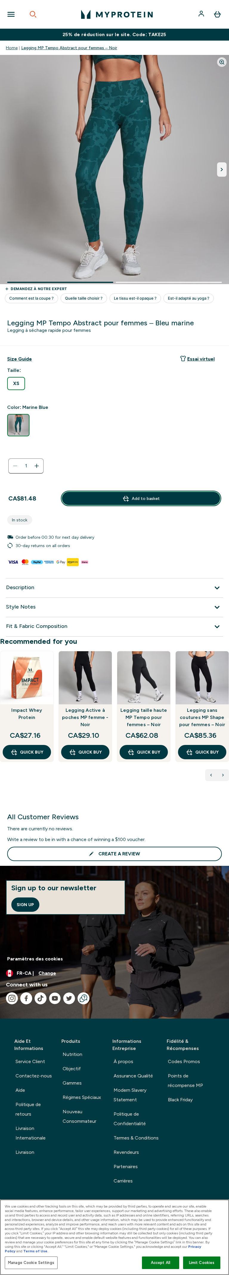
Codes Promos (184, 1061)
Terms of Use (35, 1251)
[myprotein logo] (117, 14)
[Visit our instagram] (12, 998)
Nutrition (72, 1054)
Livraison (25, 1152)
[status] (26, 466)
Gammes (72, 1082)
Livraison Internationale (31, 1133)
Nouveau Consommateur (79, 1116)
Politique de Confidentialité (130, 1118)
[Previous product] (211, 775)
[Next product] (223, 775)
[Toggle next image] (222, 169)
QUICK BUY (31, 752)
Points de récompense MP (185, 1080)
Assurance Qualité (133, 1075)
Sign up (25, 904)
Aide (20, 1090)
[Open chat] (83, 998)
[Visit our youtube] (55, 998)
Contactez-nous (34, 1075)
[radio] (16, 383)
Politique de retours (28, 1109)
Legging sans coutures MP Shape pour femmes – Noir (202, 717)
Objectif (72, 1068)
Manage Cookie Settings (31, 1262)
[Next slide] (228, 719)
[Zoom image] (222, 62)
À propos (123, 1061)
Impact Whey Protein (26, 714)
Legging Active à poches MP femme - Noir (85, 717)
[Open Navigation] (11, 14)
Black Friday (180, 1099)
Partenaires (126, 1166)
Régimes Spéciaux (82, 1097)
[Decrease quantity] (15, 466)
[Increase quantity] (36, 466)
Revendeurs (126, 1152)
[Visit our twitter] (69, 998)
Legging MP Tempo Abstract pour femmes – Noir (69, 47)
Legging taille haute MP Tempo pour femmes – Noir (143, 717)
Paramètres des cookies (35, 958)
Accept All (160, 1262)
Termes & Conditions (136, 1137)
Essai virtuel (201, 358)
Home (12, 47)
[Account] (201, 14)
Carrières (123, 1180)
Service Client (30, 1061)
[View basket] (217, 14)
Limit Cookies (202, 1262)
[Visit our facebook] (26, 998)
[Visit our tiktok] (41, 998)
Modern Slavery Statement (130, 1095)
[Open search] (33, 14)
